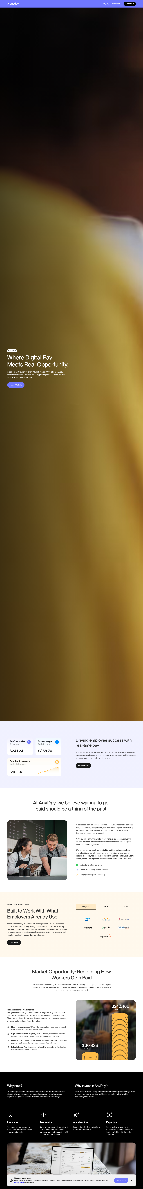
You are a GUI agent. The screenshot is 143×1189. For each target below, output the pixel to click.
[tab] (86, 907)
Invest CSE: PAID (16, 385)
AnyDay (106, 4)
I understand (121, 1180)
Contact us (130, 4)
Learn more (14, 942)
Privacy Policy (19, 1183)
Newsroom (116, 4)
